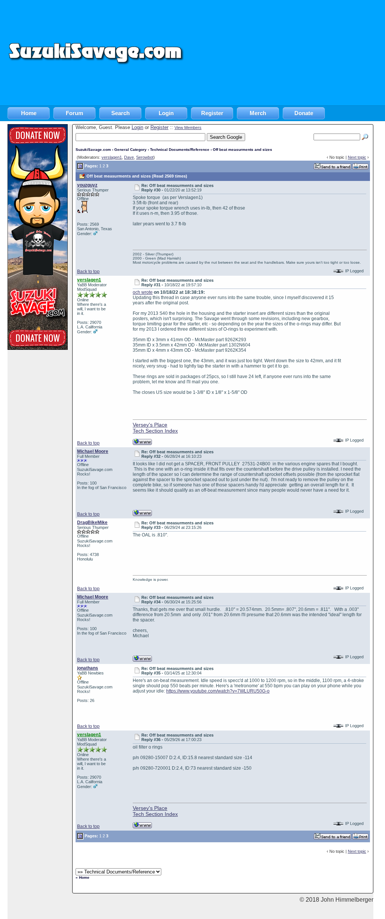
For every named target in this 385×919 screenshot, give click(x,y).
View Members (188, 127)
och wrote (143, 292)
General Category (130, 149)
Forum (74, 113)
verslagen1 (112, 157)
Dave (129, 157)
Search (120, 113)
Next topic (357, 157)
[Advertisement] (285, 52)
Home (28, 113)
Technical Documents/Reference (179, 149)
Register (212, 113)
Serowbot (144, 157)
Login (166, 113)
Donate (303, 113)
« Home (82, 877)
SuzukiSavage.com (93, 149)
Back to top (88, 271)
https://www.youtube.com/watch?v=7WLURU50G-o (218, 691)
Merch (258, 113)
